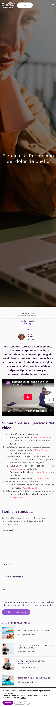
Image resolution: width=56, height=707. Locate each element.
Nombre (7, 564)
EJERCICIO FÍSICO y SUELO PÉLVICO (34, 678)
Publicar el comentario (16, 612)
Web (4, 589)
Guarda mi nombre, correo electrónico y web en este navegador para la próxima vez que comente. (28, 603)
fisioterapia (28, 324)
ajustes (23, 698)
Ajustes (19, 703)
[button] (53, 5)
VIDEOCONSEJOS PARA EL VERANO (33, 631)
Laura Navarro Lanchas (30, 336)
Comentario (8, 530)
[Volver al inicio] (8, 5)
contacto (25, 5)
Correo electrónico (12, 576)
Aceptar (8, 703)
